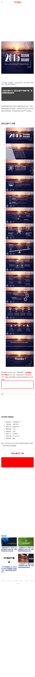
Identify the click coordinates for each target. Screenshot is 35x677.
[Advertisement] (17, 22)
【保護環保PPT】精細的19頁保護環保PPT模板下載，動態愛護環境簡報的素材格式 (26, 549)
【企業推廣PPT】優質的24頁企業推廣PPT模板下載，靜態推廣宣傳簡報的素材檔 (26, 565)
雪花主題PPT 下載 (17, 453)
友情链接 (16, 580)
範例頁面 (32, 580)
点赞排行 (21, 580)
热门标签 (27, 580)
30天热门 (3, 580)
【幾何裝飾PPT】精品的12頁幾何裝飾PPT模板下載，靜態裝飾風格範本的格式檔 (9, 549)
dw (12, 580)
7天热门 (8, 580)
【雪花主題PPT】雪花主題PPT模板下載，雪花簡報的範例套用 (17, 92)
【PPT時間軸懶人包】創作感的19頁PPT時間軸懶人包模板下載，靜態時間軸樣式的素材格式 (9, 569)
